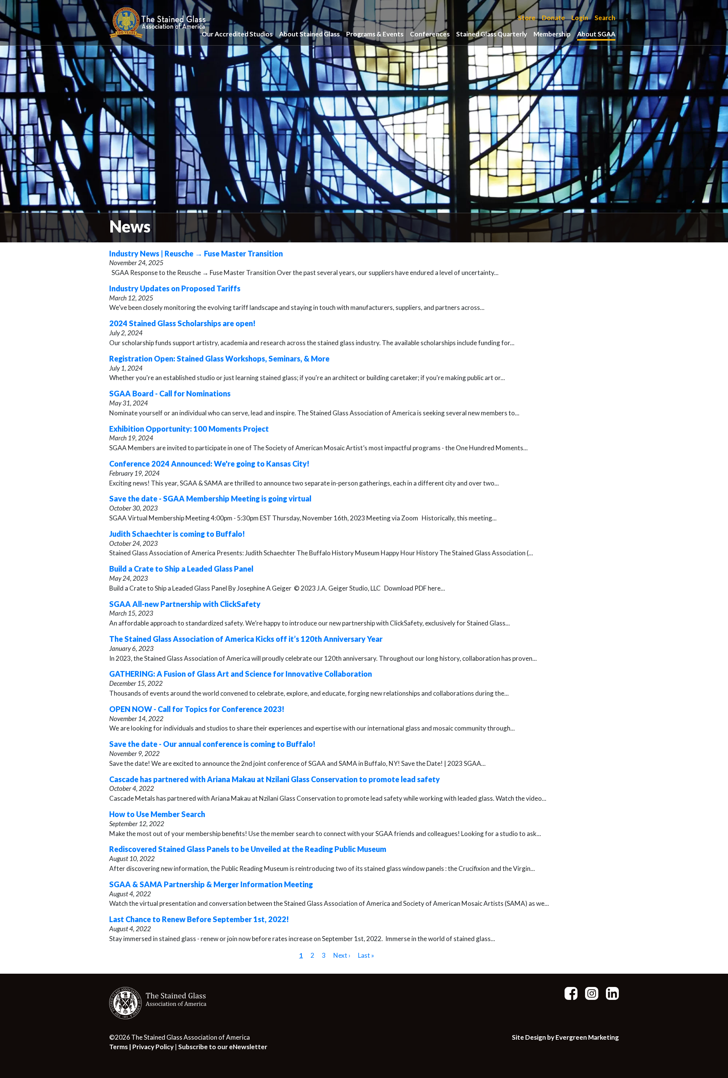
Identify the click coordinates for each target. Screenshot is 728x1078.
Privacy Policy (153, 1047)
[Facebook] (567, 992)
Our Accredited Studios (237, 34)
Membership (552, 34)
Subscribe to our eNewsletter (222, 1047)
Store (526, 18)
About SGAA (596, 34)
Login (579, 18)
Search (605, 18)
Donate (553, 18)
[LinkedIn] (609, 992)
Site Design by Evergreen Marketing (565, 1037)
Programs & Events (374, 34)
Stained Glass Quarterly (491, 34)
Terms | (120, 1047)
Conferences (430, 34)
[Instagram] (588, 992)
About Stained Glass (309, 34)
